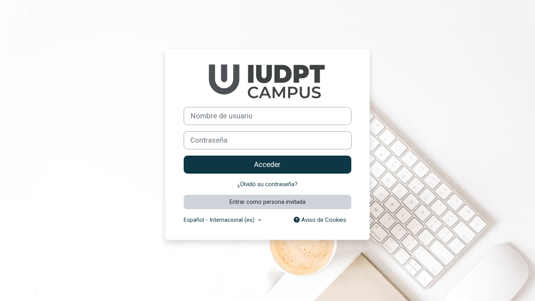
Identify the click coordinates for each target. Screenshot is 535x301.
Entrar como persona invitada (267, 201)
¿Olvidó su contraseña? (267, 184)
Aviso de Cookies (323, 219)
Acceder (267, 164)
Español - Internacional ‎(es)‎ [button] (220, 219)
